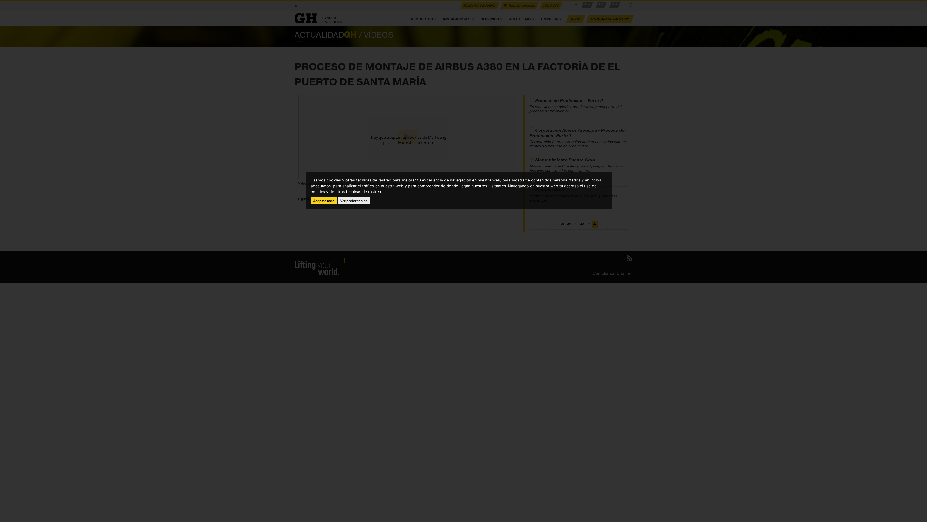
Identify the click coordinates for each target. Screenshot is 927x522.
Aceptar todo (324, 201)
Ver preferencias (353, 201)
